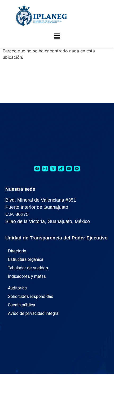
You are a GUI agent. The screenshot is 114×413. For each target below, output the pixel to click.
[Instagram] (45, 168)
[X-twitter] (53, 168)
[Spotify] (77, 168)
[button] (57, 36)
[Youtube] (69, 168)
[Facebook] (37, 168)
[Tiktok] (61, 168)
